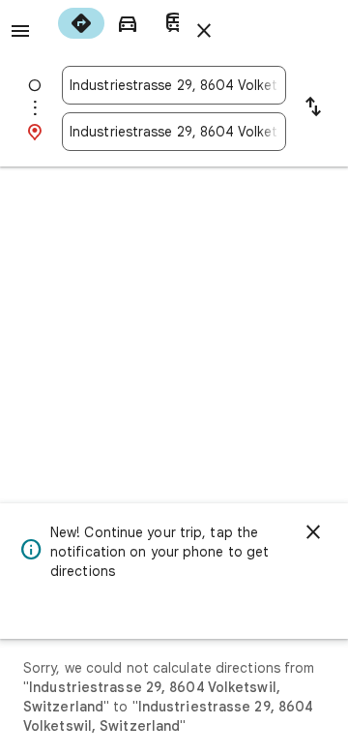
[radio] (81, 23)
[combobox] (174, 85)
